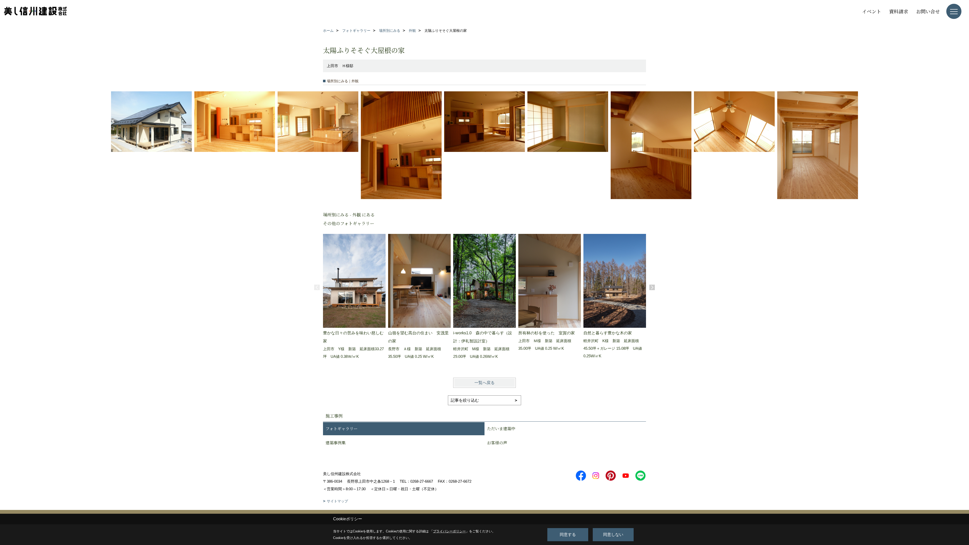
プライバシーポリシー (449, 531)
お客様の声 (497, 443)
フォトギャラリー (342, 428)
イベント (871, 11)
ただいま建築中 (501, 428)
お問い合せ (928, 11)
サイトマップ (337, 501)
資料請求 (898, 11)
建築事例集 (336, 443)
